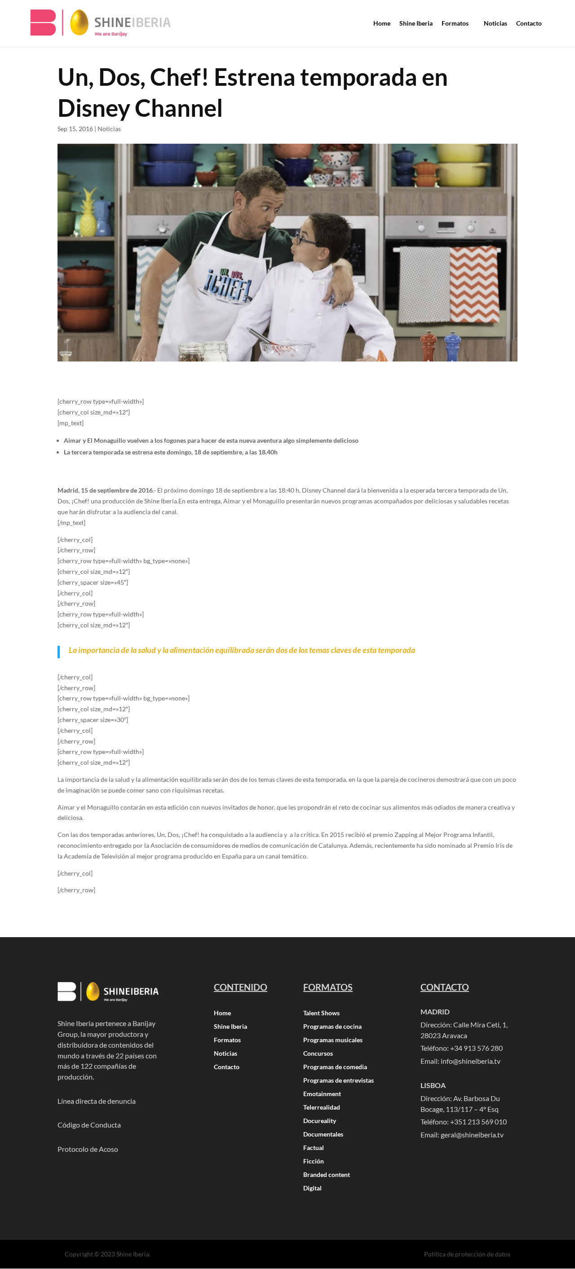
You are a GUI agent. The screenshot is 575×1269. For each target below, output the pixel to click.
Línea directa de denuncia (97, 1101)
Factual (313, 1148)
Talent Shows (321, 1013)
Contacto (226, 1067)
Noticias (109, 128)
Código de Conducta (89, 1124)
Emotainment (322, 1094)
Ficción (313, 1161)
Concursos (318, 1053)
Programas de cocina (332, 1026)
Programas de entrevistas (338, 1080)
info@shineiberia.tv (470, 1061)
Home (222, 1013)
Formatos (227, 1040)
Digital (312, 1188)
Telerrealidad (321, 1107)
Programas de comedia (335, 1067)
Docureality (319, 1121)
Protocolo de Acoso (88, 1149)
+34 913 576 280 (476, 1048)
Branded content (326, 1175)
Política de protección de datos (467, 1254)
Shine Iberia (230, 1026)
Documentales (323, 1134)
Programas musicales (333, 1040)
